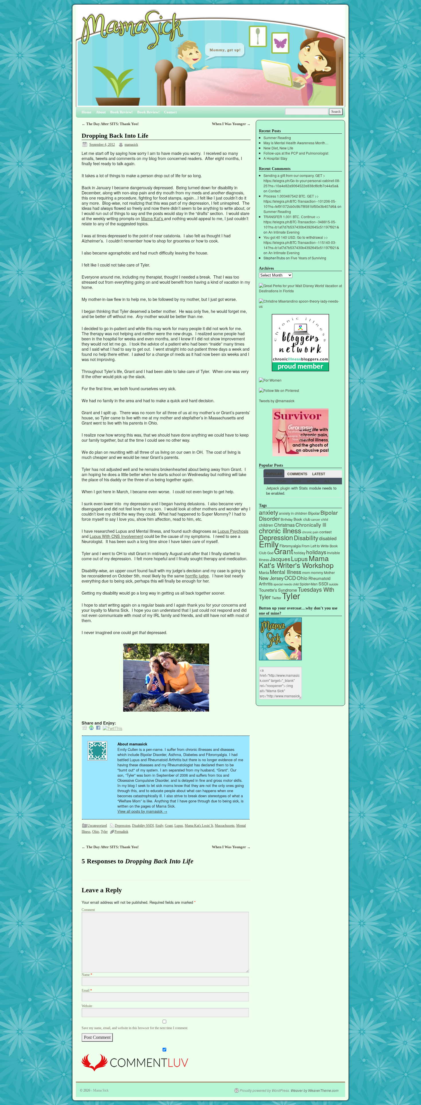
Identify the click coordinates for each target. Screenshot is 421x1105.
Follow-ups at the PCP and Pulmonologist (295, 153)
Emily (159, 826)
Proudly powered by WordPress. (265, 1090)
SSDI (323, 584)
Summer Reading (277, 137)
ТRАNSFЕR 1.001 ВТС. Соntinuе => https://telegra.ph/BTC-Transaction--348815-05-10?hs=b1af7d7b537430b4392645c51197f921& (301, 221)
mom (306, 572)
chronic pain (310, 532)
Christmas (284, 525)
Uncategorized (97, 826)
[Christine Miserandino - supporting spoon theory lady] (300, 306)
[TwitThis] (112, 728)
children (266, 525)
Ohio (95, 832)
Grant (169, 826)
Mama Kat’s (152, 218)
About (101, 112)
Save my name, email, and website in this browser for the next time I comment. (135, 1028)
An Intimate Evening (284, 232)
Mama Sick (101, 1090)
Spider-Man (309, 583)
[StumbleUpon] (91, 728)
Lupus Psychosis (233, 531)
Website (87, 1006)
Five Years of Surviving (308, 257)
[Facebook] (98, 728)
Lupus (178, 826)
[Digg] (84, 728)
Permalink (121, 832)
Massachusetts (225, 826)
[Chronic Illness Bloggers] (300, 369)
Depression (122, 826)
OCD (290, 577)
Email (87, 990)
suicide (333, 584)
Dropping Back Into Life (115, 135)
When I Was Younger (231, 124)
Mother (329, 572)
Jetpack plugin (278, 488)
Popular (273, 473)
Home (86, 112)
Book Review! (121, 112)
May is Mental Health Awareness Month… (295, 142)
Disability (306, 537)
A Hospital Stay (275, 158)
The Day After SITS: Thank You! (110, 124)
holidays (316, 552)
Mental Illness (285, 571)
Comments (297, 473)
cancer (315, 519)
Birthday (287, 519)
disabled (328, 538)
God (270, 552)
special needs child (286, 584)
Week (296, 481)
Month (312, 481)
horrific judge (197, 576)
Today (281, 481)
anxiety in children (293, 513)
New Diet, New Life (278, 147)
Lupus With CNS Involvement (116, 536)
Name (87, 975)
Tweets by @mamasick (276, 400)
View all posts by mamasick (142, 811)
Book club (302, 519)
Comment (88, 910)
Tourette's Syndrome (278, 590)
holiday (299, 552)
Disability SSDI (143, 826)
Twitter (276, 597)
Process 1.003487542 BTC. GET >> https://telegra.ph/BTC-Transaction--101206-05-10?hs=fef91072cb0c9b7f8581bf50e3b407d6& (300, 201)
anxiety (268, 512)
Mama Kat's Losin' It (199, 826)
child (324, 519)
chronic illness (280, 530)
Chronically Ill (311, 524)
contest (325, 531)
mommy (317, 572)
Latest (318, 473)
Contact (170, 112)
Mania (264, 572)
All (327, 481)
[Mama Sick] (210, 58)
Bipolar (314, 513)
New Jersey (271, 578)
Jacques (280, 559)
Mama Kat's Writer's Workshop (296, 561)
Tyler (104, 832)
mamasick (131, 145)
